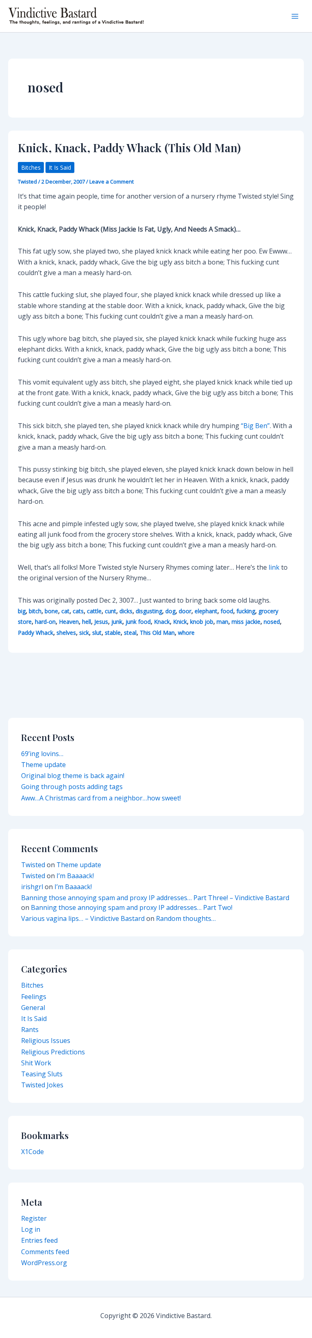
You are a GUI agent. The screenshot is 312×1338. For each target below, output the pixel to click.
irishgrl (32, 886)
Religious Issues (45, 1040)
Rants (30, 1029)
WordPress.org (44, 1262)
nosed (272, 621)
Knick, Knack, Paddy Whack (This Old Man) (129, 147)
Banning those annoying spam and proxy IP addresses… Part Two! (131, 907)
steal (130, 632)
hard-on (45, 621)
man (222, 621)
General (33, 1007)
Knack (162, 621)
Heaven (69, 621)
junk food (138, 621)
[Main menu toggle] (295, 16)
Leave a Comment (111, 181)
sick (84, 632)
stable (113, 632)
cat (65, 611)
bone (51, 611)
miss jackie (246, 621)
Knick (180, 621)
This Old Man (157, 632)
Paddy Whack (35, 632)
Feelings (33, 996)
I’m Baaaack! (75, 875)
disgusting (149, 611)
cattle (94, 611)
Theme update (43, 764)
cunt (110, 611)
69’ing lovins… (42, 753)
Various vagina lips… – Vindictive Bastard (83, 918)
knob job (201, 621)
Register (34, 1218)
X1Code (32, 1151)
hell (86, 621)
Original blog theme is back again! (72, 775)
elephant (206, 611)
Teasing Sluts (42, 1073)
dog (170, 611)
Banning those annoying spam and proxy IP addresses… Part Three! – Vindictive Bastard (155, 897)
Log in (30, 1229)
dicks (125, 611)
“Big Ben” (255, 425)
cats (78, 611)
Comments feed (45, 1251)
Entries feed (39, 1240)
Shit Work (36, 1062)
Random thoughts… (186, 918)
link (274, 567)
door (185, 611)
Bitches (31, 167)
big (22, 611)
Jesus (101, 621)
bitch (35, 611)
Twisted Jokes (42, 1084)
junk (116, 621)
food (227, 611)
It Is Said (60, 167)
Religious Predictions (53, 1051)
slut (97, 632)
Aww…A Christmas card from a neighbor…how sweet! (101, 798)
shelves (66, 632)
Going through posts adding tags (72, 786)
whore (186, 632)
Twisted (33, 864)
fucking (245, 611)
